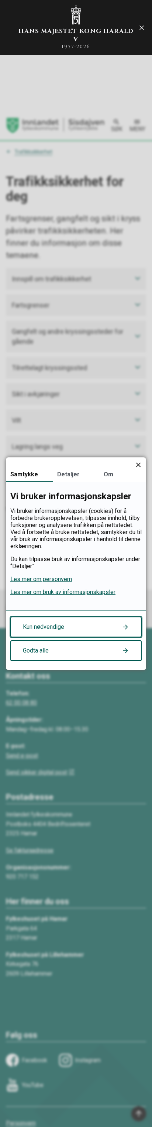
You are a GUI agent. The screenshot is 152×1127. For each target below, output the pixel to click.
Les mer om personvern (41, 579)
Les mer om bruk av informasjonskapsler (62, 592)
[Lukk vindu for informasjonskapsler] (138, 465)
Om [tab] (108, 474)
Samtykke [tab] (24, 474)
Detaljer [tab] (68, 474)
